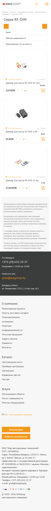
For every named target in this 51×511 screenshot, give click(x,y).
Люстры (5, 379)
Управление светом (11, 375)
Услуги (6, 389)
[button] (6, 26)
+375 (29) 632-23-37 (15, 262)
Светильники (8, 370)
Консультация (16, 429)
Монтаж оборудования (13, 402)
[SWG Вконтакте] (4, 421)
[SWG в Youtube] (16, 421)
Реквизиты (7, 343)
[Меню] (46, 4)
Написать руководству (16, 436)
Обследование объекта (13, 394)
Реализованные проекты (13, 308)
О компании (10, 303)
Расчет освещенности (12, 398)
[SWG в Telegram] (10, 421)
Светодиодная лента (12, 362)
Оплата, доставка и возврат (15, 312)
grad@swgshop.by (14, 278)
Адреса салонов (9, 338)
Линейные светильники (13, 366)
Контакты (6, 347)
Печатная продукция (12, 334)
